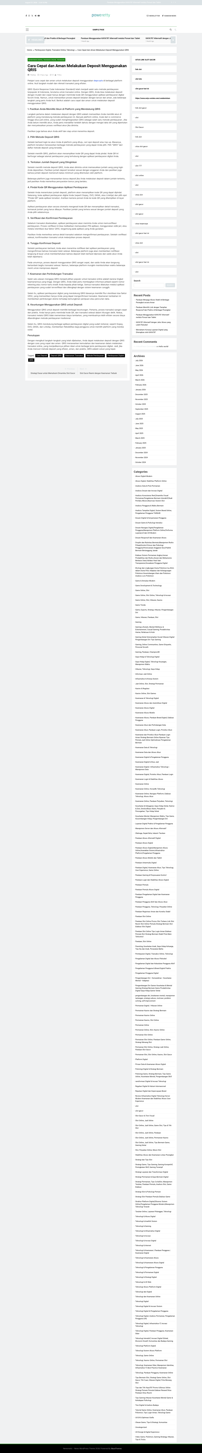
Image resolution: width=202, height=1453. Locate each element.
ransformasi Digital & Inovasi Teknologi (150, 1081)
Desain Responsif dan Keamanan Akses (150, 538)
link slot (138, 137)
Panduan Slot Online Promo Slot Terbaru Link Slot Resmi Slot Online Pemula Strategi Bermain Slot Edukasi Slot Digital (154, 924)
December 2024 (141, 453)
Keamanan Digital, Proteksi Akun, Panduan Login (154, 774)
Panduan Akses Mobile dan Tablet (148, 858)
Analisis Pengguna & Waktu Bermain (149, 506)
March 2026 (139, 380)
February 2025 (140, 443)
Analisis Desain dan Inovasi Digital (148, 491)
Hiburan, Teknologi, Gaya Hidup (147, 669)
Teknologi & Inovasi (143, 1236)
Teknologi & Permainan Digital (147, 1272)
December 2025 (141, 394)
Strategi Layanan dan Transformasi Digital (151, 1172)
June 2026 (139, 365)
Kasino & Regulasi (142, 688)
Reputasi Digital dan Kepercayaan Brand (150, 1091)
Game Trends (140, 605)
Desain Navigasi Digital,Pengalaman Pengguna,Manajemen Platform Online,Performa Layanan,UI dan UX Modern (154, 530)
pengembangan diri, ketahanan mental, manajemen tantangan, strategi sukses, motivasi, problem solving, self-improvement (155, 998)
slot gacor (139, 204)
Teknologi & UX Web (143, 1282)
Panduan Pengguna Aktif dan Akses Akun (151, 902)
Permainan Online (142, 1025)
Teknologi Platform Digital (145, 1346)
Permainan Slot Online (144, 1035)
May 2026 (139, 370)
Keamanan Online (142, 784)
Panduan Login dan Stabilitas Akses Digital (152, 880)
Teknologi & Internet (143, 1245)
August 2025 (140, 414)
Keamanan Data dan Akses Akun (148, 752)
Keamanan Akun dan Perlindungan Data (150, 725)
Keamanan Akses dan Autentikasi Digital (151, 703)
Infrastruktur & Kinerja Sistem (146, 679)
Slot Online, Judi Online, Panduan (148, 1133)
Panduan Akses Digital (144, 843)
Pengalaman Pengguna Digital (147, 973)
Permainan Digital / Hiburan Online (148, 1006)
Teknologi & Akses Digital (145, 1216)
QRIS (31, 360)
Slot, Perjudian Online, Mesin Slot (148, 1150)
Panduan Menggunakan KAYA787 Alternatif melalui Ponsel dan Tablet (67, 38)
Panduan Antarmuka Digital (146, 863)
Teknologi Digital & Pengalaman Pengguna (151, 1311)
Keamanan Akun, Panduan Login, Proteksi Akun (153, 730)
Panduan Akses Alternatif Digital (148, 838)
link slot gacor (141, 108)
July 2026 (139, 360)
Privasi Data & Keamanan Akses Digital (150, 1064)
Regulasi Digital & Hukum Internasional (150, 1086)
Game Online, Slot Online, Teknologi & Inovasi (153, 595)
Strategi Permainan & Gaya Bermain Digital (151, 1177)
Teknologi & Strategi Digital (146, 1277)
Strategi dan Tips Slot (143, 1160)
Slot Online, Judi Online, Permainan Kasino (151, 1138)
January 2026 (140, 390)
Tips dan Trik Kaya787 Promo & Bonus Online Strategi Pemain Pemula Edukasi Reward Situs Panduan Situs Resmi (153, 1390)
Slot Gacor (139, 127)
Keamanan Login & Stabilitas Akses (149, 779)
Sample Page (98, 30)
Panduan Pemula (141, 885)
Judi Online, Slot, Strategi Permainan (149, 684)
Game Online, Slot (142, 590)
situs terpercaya (141, 224)
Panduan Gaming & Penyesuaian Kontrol (150, 875)
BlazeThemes (116, 1448)
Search (137, 280)
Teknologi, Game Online (144, 1356)
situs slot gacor (141, 146)
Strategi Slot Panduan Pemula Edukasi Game (152, 1197)
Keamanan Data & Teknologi (146, 747)
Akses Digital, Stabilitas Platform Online (151, 481)
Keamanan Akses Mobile (145, 713)
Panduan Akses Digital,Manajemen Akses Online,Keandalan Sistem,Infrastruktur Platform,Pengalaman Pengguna (151, 850)
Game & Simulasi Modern (145, 581)
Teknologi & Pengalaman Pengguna (149, 1267)
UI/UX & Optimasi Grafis (144, 1418)
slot (136, 118)
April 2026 (139, 375)
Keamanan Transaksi (74, 355)
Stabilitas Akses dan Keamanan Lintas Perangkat (154, 1155)
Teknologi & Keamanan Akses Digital (149, 1263)
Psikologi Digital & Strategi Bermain (149, 1069)
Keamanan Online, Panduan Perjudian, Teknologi (154, 801)
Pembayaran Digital (116, 355)
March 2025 (139, 438)
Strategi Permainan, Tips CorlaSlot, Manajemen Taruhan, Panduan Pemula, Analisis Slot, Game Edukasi (153, 1184)
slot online (139, 175)
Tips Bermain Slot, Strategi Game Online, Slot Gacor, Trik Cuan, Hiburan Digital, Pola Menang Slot (153, 1380)
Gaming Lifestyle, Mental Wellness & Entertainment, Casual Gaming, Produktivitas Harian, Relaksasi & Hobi (152, 629)
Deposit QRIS (56, 355)
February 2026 (140, 385)
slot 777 (138, 166)
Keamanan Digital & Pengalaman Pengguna (152, 757)
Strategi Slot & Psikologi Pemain (148, 1192)
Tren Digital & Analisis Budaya (147, 1405)
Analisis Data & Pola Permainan (147, 486)
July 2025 (139, 419)
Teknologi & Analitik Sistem (146, 1221)
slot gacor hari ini (142, 233)
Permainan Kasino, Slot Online (147, 1020)
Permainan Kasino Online (145, 1015)
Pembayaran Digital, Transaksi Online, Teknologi (46, 60)
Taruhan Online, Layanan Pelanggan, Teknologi (153, 1212)
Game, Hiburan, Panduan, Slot (146, 617)
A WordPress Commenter (145, 346)
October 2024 (140, 462)
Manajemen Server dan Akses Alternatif (150, 828)
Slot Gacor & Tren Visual (144, 1116)
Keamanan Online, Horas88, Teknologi (150, 789)
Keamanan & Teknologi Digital (147, 698)
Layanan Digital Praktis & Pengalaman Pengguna (154, 824)
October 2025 (140, 404)
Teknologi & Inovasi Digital (145, 1241)
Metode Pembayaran (95, 355)
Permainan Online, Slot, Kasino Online (150, 1030)
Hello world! (163, 346)
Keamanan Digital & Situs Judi (147, 762)
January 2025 (140, 448)
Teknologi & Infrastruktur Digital (147, 1231)
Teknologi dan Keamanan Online (147, 1297)
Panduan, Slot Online (143, 941)
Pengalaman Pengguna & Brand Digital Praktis (153, 968)
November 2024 (141, 457)
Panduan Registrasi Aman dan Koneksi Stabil (152, 912)
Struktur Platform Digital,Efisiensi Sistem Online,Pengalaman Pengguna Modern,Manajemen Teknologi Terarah (154, 1204)
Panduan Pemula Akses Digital (147, 890)
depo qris (98, 80)
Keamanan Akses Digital (144, 708)
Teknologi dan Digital (143, 1292)
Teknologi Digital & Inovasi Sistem (148, 1306)
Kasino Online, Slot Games (145, 693)
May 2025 (139, 428)
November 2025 (141, 399)
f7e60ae (33, 75)
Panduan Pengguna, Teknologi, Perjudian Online (153, 907)
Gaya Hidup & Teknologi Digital (147, 657)
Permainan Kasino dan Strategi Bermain (150, 1011)
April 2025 (139, 433)
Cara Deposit (41, 355)
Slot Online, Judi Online (144, 1120)
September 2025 (141, 409)
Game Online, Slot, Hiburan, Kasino (148, 600)
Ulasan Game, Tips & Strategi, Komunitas (151, 1422)
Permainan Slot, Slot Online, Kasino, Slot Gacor (153, 1055)
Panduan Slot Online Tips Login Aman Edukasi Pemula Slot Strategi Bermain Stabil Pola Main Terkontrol (153, 934)
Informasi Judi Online (143, 674)
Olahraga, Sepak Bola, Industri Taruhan (150, 833)
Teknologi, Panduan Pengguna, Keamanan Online (154, 1373)
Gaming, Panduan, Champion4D (147, 652)
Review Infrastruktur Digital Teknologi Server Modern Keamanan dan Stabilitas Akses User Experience (153, 1098)
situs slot (139, 195)
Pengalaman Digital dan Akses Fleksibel (151, 959)
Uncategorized (141, 1427)
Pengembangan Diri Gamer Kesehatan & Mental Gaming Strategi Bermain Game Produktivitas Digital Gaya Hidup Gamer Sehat (153, 988)
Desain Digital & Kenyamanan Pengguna (150, 518)
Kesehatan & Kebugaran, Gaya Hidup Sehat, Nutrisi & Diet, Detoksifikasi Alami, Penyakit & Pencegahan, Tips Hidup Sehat (154, 808)
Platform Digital (141, 1059)
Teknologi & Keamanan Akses (147, 1258)
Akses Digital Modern (143, 476)
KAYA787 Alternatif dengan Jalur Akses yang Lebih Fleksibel (137, 3)
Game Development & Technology (148, 586)
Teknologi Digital (142, 1301)
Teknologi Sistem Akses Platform (148, 1351)
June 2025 (139, 424)
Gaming (138, 622)
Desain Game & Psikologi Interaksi (148, 523)
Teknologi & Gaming (143, 1226)
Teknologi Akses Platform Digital (148, 1287)
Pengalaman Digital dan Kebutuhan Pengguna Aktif (155, 964)
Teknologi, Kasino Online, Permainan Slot (151, 1360)
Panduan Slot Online (143, 916)
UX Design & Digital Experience (147, 1432)
